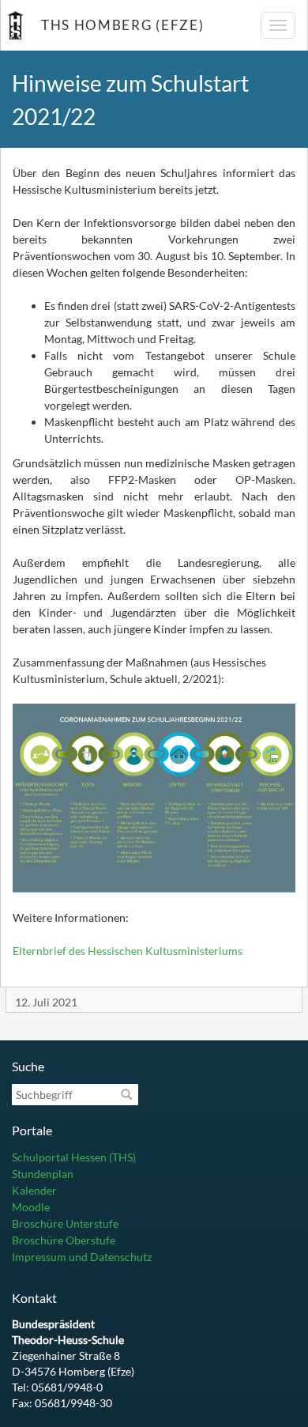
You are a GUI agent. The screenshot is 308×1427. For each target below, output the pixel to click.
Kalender (34, 1190)
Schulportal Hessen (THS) (74, 1157)
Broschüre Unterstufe (65, 1223)
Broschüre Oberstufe (63, 1240)
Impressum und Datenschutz (82, 1256)
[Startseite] (15, 25)
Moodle (31, 1207)
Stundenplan (42, 1173)
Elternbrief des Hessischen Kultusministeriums (127, 950)
